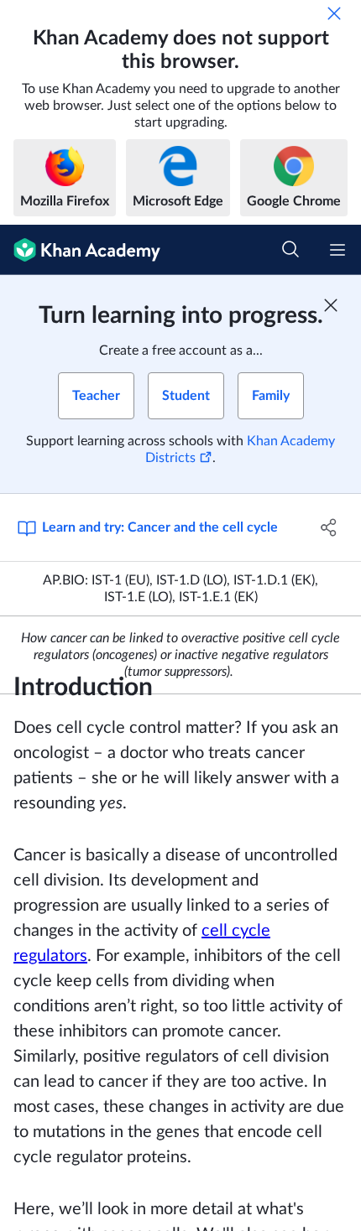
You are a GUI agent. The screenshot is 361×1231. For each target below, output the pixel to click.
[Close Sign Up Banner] (331, 305)
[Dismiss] (334, 13)
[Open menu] (337, 250)
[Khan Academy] (80, 250)
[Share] (329, 527)
